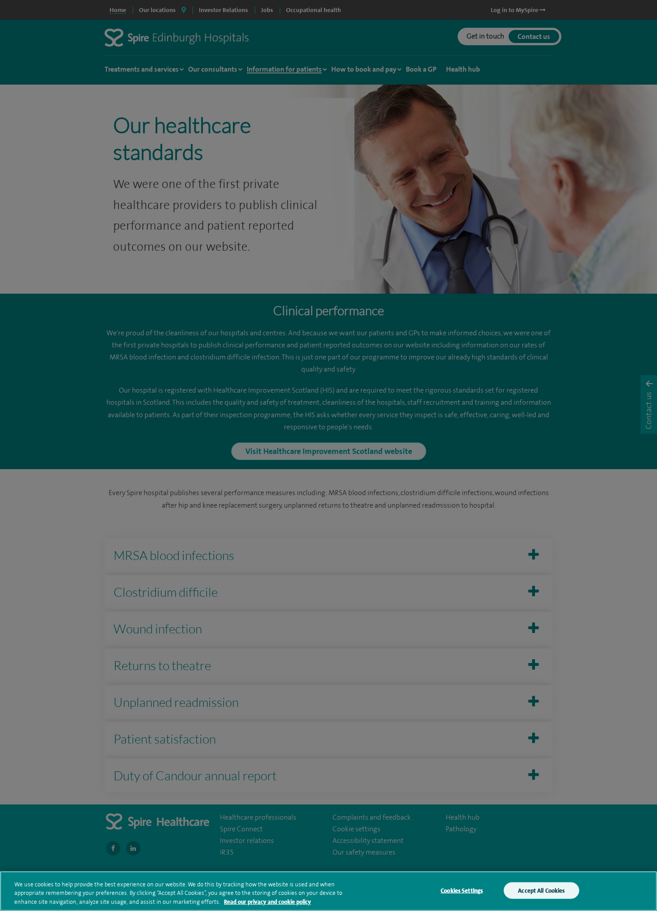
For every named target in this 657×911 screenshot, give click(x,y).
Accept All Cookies (541, 890)
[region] (328, 891)
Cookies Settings (462, 890)
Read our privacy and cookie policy (267, 901)
